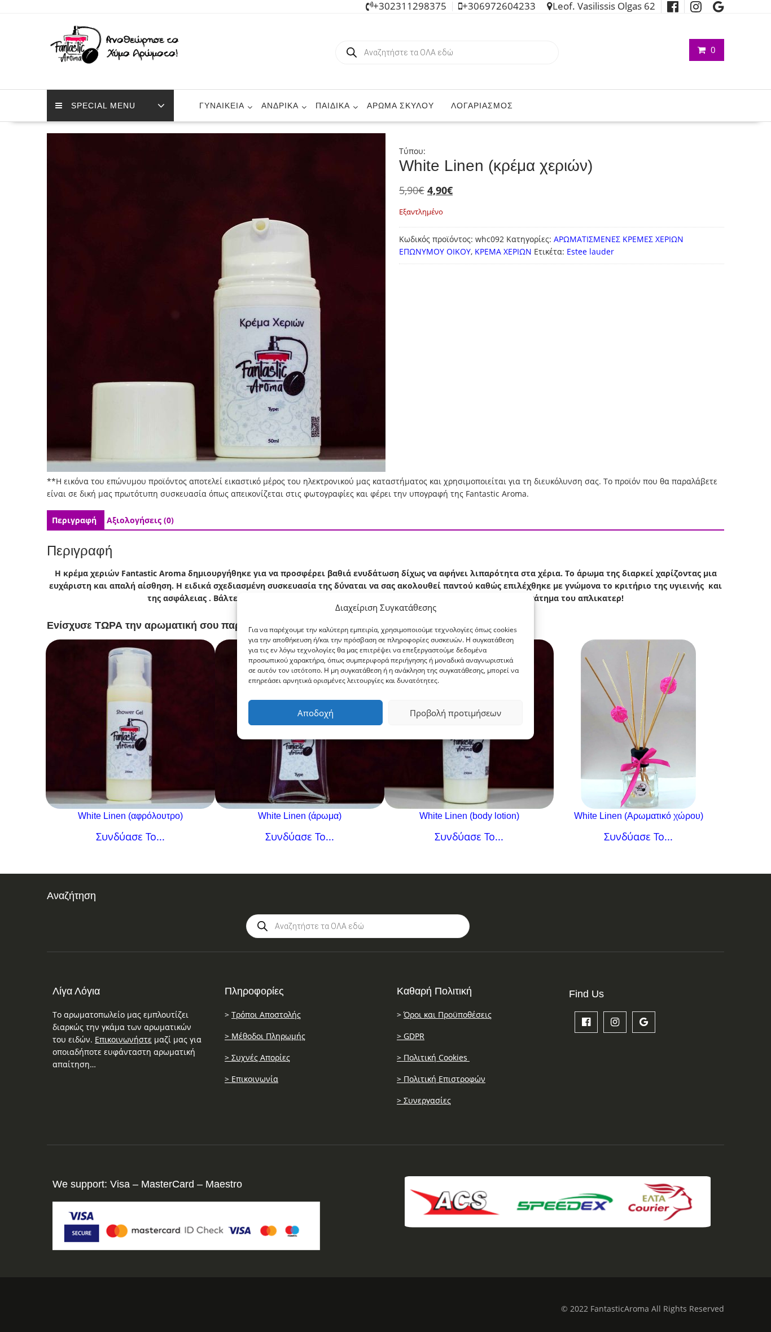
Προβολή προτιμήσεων (455, 712)
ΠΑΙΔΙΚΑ (333, 105)
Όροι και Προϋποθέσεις (448, 1014)
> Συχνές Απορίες (257, 1057)
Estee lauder (590, 251)
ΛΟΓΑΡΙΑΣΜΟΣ (482, 105)
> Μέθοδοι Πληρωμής (265, 1036)
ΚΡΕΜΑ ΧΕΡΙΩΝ (503, 251)
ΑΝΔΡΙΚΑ (280, 105)
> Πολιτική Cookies (433, 1057)
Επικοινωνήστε (123, 1039)
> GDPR (410, 1036)
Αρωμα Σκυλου (400, 105)
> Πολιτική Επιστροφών (441, 1079)
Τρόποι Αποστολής (266, 1014)
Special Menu (103, 105)
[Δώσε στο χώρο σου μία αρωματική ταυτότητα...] (638, 724)
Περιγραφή (74, 520)
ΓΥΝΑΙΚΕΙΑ (221, 105)
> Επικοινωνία (251, 1079)
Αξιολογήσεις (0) (140, 520)
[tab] (74, 520)
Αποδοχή (315, 712)
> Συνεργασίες (424, 1100)
